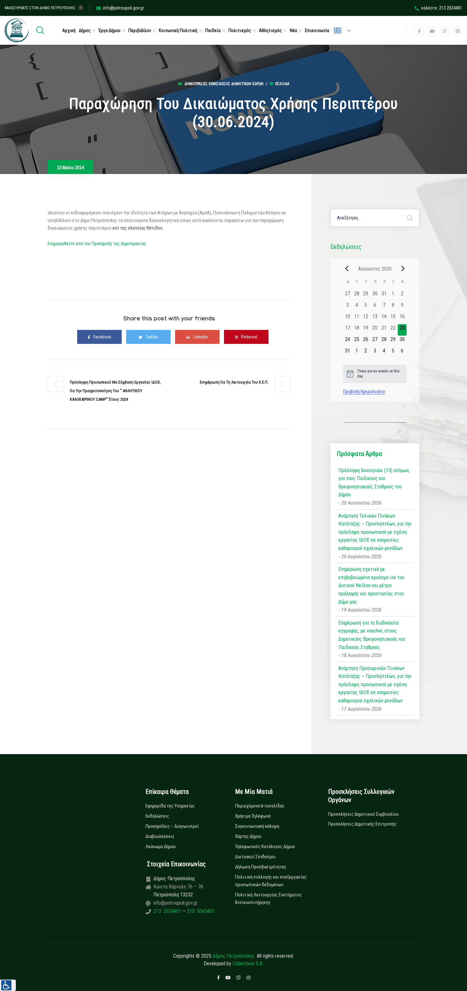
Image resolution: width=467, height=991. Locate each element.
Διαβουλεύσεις (160, 836)
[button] (8, 985)
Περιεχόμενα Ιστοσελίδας (259, 806)
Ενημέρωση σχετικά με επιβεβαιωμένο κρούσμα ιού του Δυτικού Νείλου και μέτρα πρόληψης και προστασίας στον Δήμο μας (371, 585)
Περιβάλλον (139, 30)
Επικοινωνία (317, 30)
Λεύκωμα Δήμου (161, 846)
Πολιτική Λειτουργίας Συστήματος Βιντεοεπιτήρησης (268, 898)
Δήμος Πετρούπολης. (234, 956)
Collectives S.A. (248, 964)
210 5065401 (200, 911)
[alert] (375, 374)
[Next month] (403, 268)
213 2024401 (168, 911)
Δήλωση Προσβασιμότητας (260, 867)
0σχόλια (282, 84)
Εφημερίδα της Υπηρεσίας (170, 806)
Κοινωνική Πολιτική (178, 30)
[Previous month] (347, 268)
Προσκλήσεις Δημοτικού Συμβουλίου (363, 814)
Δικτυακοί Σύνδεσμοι (255, 857)
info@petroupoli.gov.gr (123, 7)
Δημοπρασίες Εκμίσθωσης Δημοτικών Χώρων (224, 84)
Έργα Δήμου (109, 30)
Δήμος (85, 30)
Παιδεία (212, 30)
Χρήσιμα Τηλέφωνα (253, 816)
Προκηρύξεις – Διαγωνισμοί (172, 826)
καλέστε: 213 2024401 (441, 7)
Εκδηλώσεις (157, 816)
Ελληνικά (345, 30)
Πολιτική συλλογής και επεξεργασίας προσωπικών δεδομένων (271, 880)
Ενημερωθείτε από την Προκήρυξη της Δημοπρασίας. (97, 243)
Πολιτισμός (239, 30)
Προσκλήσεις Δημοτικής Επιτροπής (362, 824)
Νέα (293, 30)
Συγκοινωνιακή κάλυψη (257, 826)
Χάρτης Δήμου (248, 836)
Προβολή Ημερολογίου (364, 391)
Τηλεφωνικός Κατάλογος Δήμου (265, 846)
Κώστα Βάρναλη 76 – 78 (178, 887)
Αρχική (69, 30)
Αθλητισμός (270, 30)
